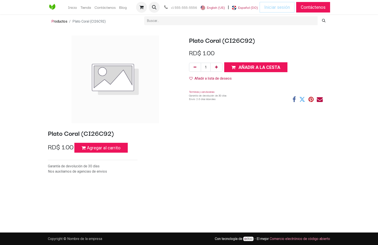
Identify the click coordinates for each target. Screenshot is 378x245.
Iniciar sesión (277, 7)
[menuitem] (72, 7)
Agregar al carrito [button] (103, 147)
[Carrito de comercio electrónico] (141, 7)
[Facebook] (294, 99)
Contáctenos (313, 7)
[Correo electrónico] (320, 99)
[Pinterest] (310, 99)
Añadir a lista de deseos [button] (213, 78)
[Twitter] (302, 99)
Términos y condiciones (201, 91)
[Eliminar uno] (195, 67)
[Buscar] (323, 20)
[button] (154, 7)
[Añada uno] (216, 67)
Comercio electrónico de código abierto (300, 239)
